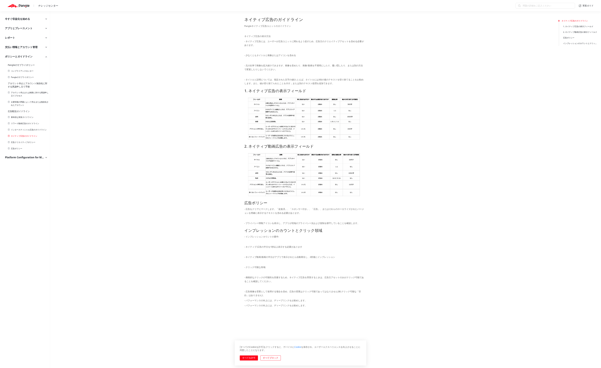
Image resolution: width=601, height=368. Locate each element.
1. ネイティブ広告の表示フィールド (578, 26)
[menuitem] (25, 71)
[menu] (25, 189)
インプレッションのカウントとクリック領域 (580, 43)
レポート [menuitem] (10, 37)
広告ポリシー (568, 37)
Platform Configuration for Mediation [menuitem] (27, 157)
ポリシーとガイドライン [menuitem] (19, 56)
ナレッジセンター (48, 5)
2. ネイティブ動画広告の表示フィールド (580, 32)
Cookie (297, 346)
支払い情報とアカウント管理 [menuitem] (21, 47)
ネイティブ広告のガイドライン (575, 20)
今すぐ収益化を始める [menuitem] (17, 19)
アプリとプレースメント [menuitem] (19, 28)
